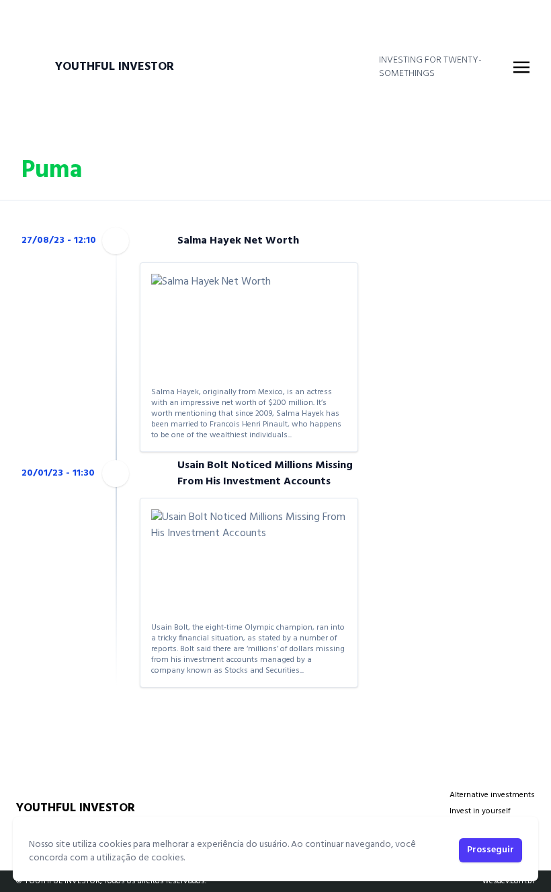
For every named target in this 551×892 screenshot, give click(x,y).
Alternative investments (492, 795)
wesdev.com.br (508, 881)
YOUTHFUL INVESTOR (114, 67)
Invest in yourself (480, 811)
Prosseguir (490, 850)
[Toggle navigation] (521, 67)
